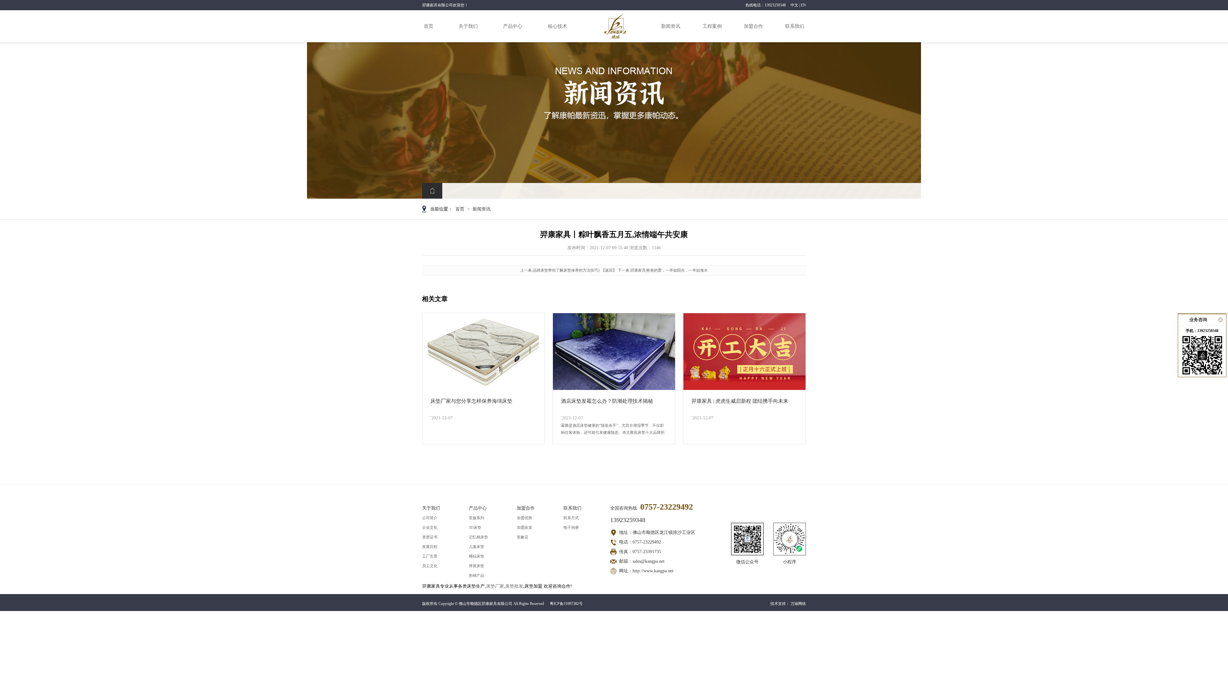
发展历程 (429, 546)
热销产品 (476, 575)
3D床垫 (475, 527)
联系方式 (571, 518)
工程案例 (712, 26)
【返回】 (609, 270)
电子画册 (571, 527)
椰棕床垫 (476, 556)
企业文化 (429, 527)
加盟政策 (524, 527)
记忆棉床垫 (478, 537)
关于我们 (468, 26)
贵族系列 (476, 518)
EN (803, 5)
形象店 (522, 537)
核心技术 (557, 26)
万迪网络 (798, 603)
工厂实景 (429, 556)
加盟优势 (524, 518)
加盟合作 (753, 26)
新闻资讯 (670, 26)
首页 (428, 26)
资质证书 (429, 537)
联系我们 (794, 26)
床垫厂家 (495, 586)
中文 (794, 5)
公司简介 (429, 518)
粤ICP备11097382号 (566, 603)
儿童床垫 (476, 546)
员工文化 (429, 566)
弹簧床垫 (476, 566)
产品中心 (512, 26)
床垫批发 (514, 586)
